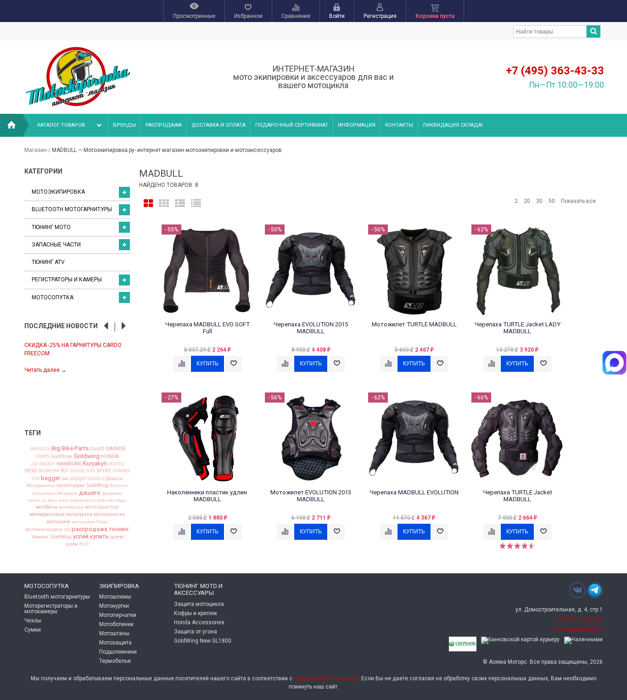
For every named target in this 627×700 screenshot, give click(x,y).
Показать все (578, 201)
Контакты (399, 125)
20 (527, 201)
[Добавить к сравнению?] (182, 364)
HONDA (110, 456)
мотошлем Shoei (90, 522)
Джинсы (114, 478)
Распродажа (164, 125)
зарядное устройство (92, 500)
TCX (35, 478)
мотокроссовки (47, 514)
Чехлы (32, 620)
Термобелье (115, 661)
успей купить (91, 536)
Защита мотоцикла (199, 604)
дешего (90, 493)
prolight (77, 478)
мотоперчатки (109, 514)
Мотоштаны (114, 633)
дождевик (112, 493)
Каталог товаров (61, 125)
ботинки (119, 485)
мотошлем (58, 522)
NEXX (31, 471)
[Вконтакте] (577, 590)
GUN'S (42, 456)
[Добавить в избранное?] (233, 364)
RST (65, 471)
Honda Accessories (199, 622)
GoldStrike (61, 456)
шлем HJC (77, 544)
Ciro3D (97, 449)
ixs (65, 479)
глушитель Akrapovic (55, 493)
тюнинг (119, 529)
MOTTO (116, 464)
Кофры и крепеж (195, 613)
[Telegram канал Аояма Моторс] (595, 592)
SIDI (90, 471)
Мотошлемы (115, 597)
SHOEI (77, 471)
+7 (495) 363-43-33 (555, 70)
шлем (116, 537)
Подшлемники (118, 652)
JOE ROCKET (42, 464)
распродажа (89, 529)
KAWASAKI (69, 463)
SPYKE (104, 471)
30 (539, 201)
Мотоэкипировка (58, 192)
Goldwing (87, 456)
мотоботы (46, 507)
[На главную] (11, 125)
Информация (356, 125)
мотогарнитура (102, 507)
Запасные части (56, 244)
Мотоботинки (116, 624)
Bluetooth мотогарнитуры (72, 209)
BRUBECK (40, 449)
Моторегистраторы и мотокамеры (51, 609)
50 (552, 201)
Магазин (35, 150)
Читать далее (45, 370)
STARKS (121, 471)
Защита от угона (195, 631)
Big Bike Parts (70, 448)
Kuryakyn (95, 463)
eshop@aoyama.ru (578, 629)
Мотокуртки (114, 606)
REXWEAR (48, 471)
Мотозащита (115, 642)
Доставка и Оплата (218, 125)
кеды (121, 500)
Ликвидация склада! (453, 125)
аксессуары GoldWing (82, 485)
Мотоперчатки (117, 615)
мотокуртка (79, 514)
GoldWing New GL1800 (202, 641)
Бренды (124, 125)
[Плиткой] (148, 203)
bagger (50, 478)
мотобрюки (71, 507)
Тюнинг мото (51, 227)
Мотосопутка (52, 297)
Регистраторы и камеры (67, 279)
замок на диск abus (48, 500)
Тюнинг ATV (48, 262)
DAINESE (116, 449)
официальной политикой (326, 678)
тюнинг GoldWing (51, 537)
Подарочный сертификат (291, 125)
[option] (77, 357)
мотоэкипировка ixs (47, 529)
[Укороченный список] (196, 203)
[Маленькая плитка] (164, 203)
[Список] (180, 203)
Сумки (32, 630)
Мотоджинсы (41, 485)
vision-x (95, 478)
